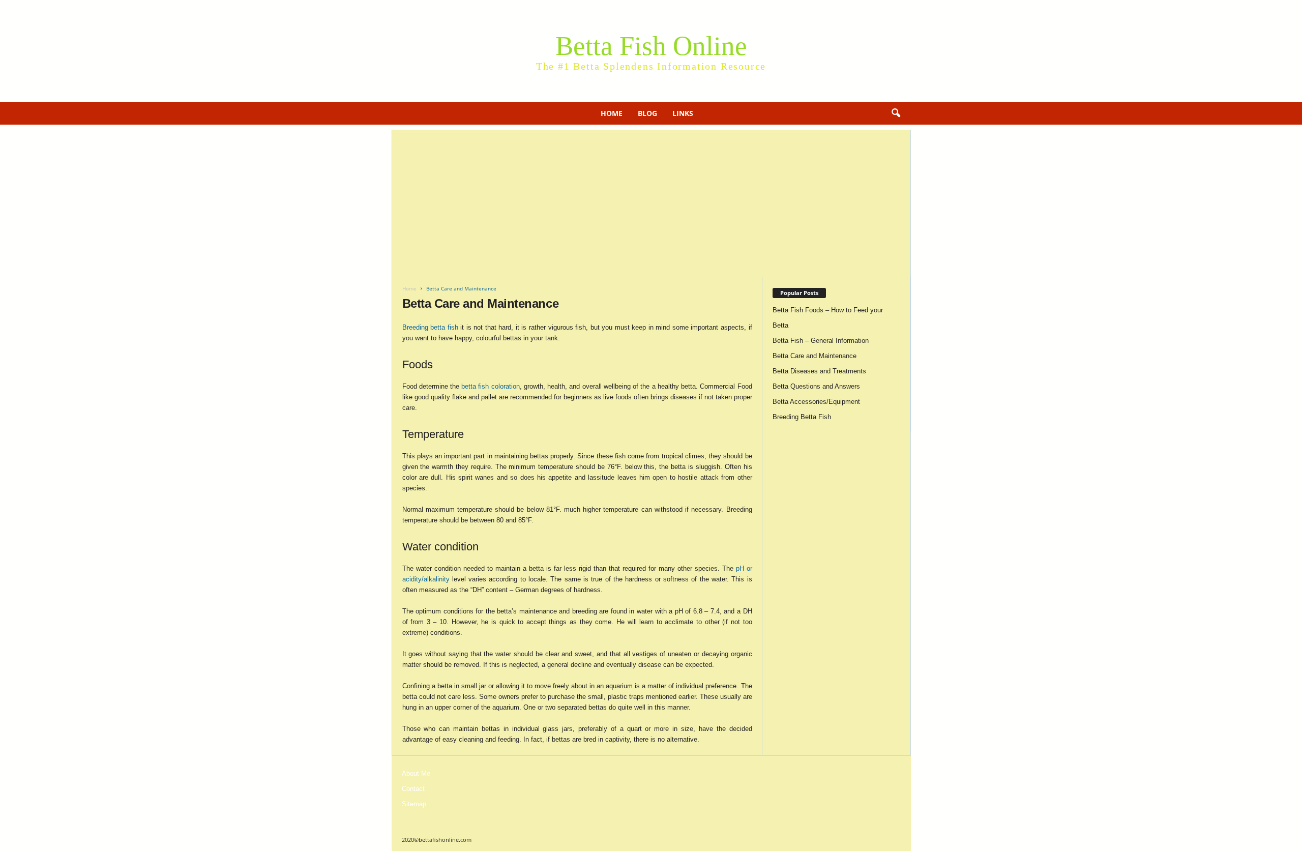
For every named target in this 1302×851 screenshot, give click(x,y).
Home (612, 113)
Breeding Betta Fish (802, 417)
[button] (895, 113)
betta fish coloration (490, 386)
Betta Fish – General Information (821, 340)
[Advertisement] (651, 201)
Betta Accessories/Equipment (816, 401)
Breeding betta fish (430, 327)
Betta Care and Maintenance (814, 356)
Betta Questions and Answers (816, 386)
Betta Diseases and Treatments (819, 371)
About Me (416, 773)
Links (682, 113)
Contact (413, 789)
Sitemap (414, 804)
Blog (647, 113)
